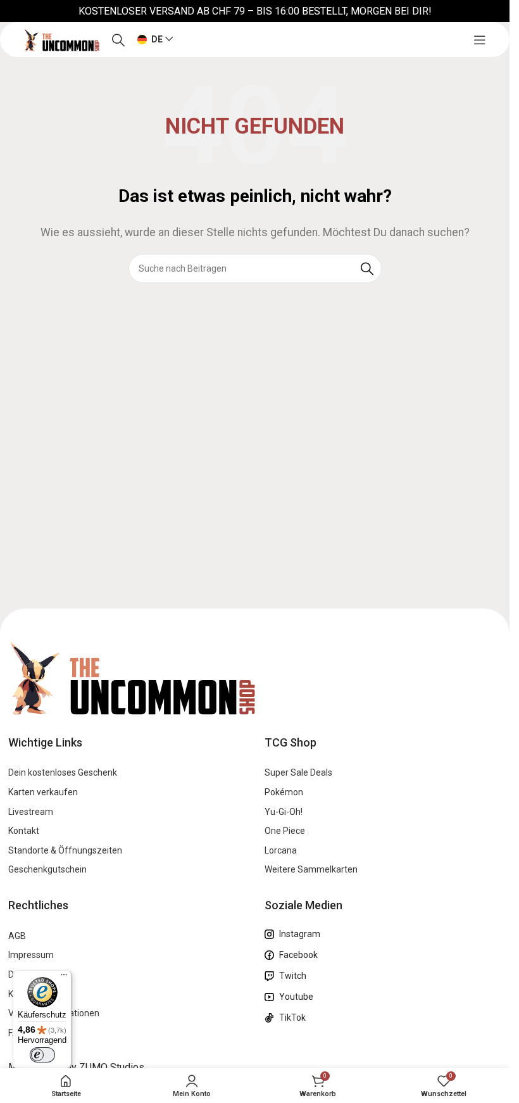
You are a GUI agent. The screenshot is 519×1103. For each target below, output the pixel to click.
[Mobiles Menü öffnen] (479, 40)
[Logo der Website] (61, 39)
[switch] (42, 1054)
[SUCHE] (367, 268)
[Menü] (64, 977)
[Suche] (118, 40)
